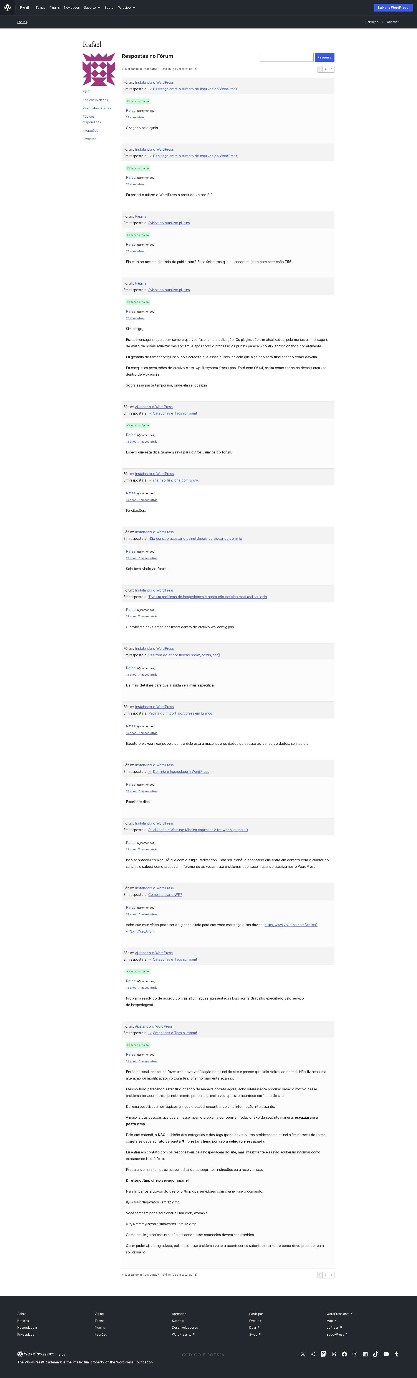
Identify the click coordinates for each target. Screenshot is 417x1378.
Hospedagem (27, 1327)
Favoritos (89, 139)
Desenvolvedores (185, 1327)
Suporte (178, 1321)
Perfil (86, 91)
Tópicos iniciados (95, 100)
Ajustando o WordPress (154, 407)
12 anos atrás (135, 117)
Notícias (23, 1321)
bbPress (334, 1327)
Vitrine (99, 1314)
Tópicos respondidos (92, 119)
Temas (99, 1321)
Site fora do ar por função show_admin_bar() (184, 655)
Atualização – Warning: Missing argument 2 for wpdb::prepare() (198, 830)
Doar (254, 1327)
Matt (332, 1321)
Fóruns (22, 22)
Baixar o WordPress (393, 7)
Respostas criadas (97, 108)
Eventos (255, 1321)
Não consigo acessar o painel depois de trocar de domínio (195, 538)
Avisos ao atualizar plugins (169, 223)
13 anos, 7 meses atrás (141, 441)
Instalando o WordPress (154, 82)
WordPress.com (340, 1314)
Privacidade (26, 1334)
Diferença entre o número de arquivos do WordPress (195, 89)
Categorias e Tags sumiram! (175, 413)
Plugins (140, 216)
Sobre (21, 1314)
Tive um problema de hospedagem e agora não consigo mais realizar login (207, 597)
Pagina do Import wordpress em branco (180, 713)
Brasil (62, 1354)
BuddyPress (337, 1334)
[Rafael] (99, 70)
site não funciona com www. (176, 480)
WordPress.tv (183, 1334)
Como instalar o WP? (165, 894)
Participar (256, 1314)
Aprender (179, 1314)
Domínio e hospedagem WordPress (181, 771)
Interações (90, 130)
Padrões (101, 1334)
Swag (255, 1334)
